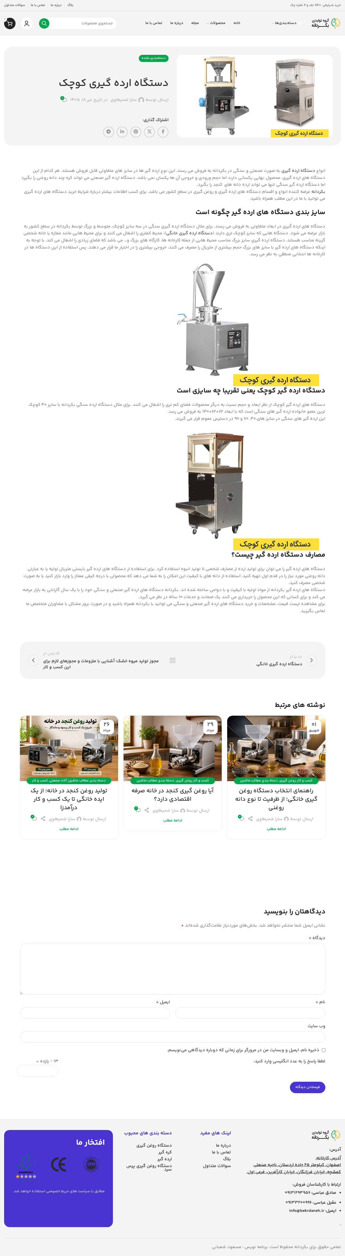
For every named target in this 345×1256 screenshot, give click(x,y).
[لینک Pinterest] (135, 132)
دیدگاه (317, 938)
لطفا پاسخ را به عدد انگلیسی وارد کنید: (289, 1061)
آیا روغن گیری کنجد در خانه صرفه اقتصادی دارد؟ (172, 795)
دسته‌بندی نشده (154, 58)
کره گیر (165, 1152)
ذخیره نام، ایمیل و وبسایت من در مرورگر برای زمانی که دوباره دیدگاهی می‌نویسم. (243, 1050)
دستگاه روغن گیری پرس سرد (149, 1168)
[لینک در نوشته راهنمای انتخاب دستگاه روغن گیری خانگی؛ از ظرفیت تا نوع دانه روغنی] (276, 748)
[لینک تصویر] (326, 1135)
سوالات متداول (217, 1166)
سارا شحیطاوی (123, 100)
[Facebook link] (163, 132)
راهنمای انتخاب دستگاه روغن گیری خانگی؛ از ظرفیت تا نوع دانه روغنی (276, 799)
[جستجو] (44, 23)
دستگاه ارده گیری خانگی (189, 233)
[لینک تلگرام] (108, 132)
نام (320, 1002)
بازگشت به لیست (172, 660)
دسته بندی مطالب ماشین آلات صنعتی (77, 780)
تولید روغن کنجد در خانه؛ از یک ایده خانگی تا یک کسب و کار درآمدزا (69, 799)
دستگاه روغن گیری (154, 1145)
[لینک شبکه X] (149, 132)
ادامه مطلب (276, 829)
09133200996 (299, 1202)
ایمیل (163, 1002)
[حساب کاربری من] (26, 23)
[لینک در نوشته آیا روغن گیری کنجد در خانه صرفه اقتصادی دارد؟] (173, 748)
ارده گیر (164, 1159)
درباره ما (223, 1145)
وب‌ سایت (316, 1026)
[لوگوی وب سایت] (326, 23)
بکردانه (318, 191)
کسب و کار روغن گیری (296, 780)
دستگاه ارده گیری (298, 170)
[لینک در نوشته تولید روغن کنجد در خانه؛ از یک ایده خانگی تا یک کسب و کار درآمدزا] (69, 748)
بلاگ (227, 1159)
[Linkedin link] (122, 132)
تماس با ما (221, 1152)
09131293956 (297, 1192)
